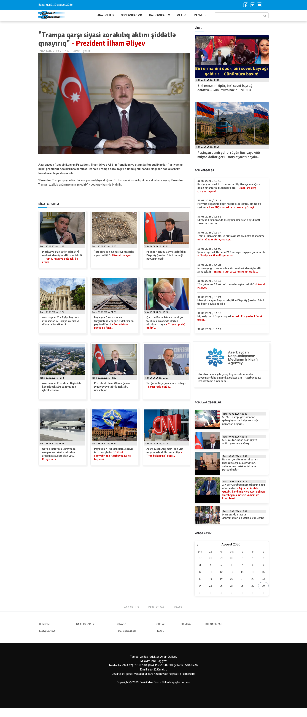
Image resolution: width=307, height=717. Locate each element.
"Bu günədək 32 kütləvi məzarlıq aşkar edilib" (114, 253)
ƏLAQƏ (181, 15)
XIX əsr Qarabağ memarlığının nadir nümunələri (243, 491)
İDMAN (160, 631)
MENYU (198, 15)
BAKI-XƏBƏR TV (159, 15)
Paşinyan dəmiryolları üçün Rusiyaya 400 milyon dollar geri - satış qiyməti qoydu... (228, 154)
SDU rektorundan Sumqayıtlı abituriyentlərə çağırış (239, 441)
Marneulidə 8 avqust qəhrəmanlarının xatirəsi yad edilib (243, 516)
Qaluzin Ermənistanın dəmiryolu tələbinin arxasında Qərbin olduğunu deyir (165, 323)
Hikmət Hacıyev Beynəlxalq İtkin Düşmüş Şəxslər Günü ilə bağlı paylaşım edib (166, 255)
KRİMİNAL (186, 624)
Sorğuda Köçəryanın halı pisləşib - (166, 384)
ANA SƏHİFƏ (105, 15)
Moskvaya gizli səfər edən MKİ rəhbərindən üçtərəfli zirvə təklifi (62, 257)
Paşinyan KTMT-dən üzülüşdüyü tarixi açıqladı (113, 454)
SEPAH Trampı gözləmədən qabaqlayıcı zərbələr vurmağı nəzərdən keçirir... (240, 420)
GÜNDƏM (44, 624)
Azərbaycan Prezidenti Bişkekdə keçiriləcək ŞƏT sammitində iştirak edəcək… (61, 386)
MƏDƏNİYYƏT (47, 631)
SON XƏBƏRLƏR (131, 15)
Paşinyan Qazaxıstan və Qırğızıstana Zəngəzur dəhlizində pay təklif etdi (114, 323)
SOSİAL (161, 624)
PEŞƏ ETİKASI (157, 607)
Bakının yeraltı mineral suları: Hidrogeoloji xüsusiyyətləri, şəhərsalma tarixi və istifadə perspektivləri (240, 465)
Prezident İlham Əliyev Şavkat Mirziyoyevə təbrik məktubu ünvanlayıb (112, 386)
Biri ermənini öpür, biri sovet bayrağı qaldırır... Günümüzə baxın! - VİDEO (225, 87)
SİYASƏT (122, 624)
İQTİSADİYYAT (213, 624)
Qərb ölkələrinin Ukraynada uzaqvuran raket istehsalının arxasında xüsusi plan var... (59, 454)
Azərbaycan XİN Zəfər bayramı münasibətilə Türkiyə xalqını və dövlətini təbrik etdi (60, 321)
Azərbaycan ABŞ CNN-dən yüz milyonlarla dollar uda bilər (164, 452)
